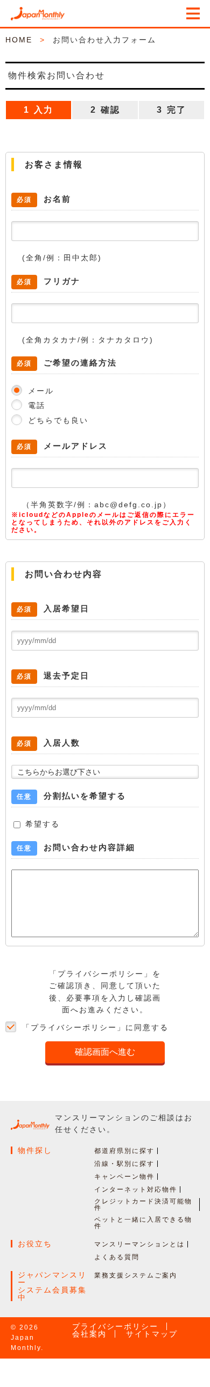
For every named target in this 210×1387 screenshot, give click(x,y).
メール (41, 390)
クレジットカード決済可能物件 (143, 1204)
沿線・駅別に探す (124, 1163)
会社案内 (89, 1334)
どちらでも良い (58, 420)
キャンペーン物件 (124, 1176)
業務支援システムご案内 (135, 1275)
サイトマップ (152, 1334)
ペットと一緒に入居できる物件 (143, 1223)
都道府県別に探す (124, 1151)
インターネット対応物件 (135, 1189)
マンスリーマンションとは (139, 1244)
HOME (18, 39)
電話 (36, 405)
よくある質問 (116, 1257)
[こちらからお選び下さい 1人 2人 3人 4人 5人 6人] (105, 771)
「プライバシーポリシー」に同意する (95, 1027)
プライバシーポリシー (115, 1326)
